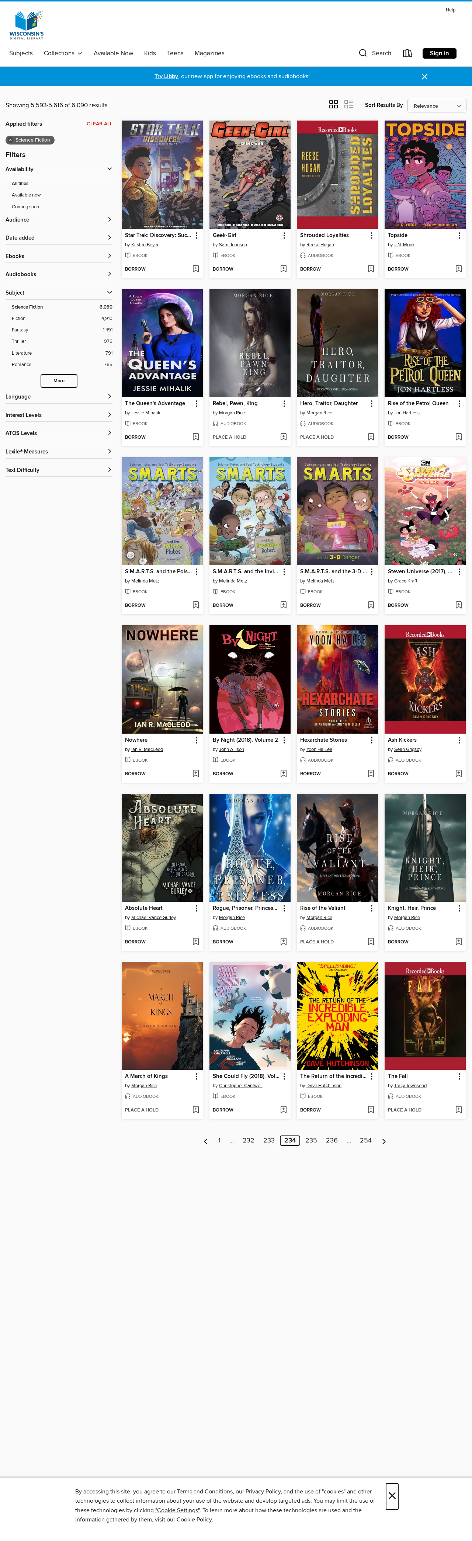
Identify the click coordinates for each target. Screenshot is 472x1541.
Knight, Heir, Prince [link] (412, 908)
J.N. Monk (404, 245)
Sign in (439, 53)
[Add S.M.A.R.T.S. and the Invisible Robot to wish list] (283, 606)
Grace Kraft (405, 581)
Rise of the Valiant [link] (323, 908)
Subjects (21, 53)
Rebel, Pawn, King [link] (235, 403)
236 (332, 1141)
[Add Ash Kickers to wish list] (458, 774)
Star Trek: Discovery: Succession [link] (158, 235)
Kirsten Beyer (145, 245)
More (59, 381)
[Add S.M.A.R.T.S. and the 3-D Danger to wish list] (370, 606)
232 (248, 1141)
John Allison (231, 749)
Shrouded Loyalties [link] (324, 235)
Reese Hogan (320, 245)
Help (450, 10)
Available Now (113, 53)
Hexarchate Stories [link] (323, 740)
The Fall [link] (398, 1076)
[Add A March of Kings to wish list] (195, 1110)
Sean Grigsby (407, 749)
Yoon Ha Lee (319, 749)
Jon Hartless (407, 413)
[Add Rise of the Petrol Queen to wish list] (458, 437)
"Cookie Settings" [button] (177, 1510)
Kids (150, 53)
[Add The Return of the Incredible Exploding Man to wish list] (370, 1110)
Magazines (210, 53)
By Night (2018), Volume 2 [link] (245, 740)
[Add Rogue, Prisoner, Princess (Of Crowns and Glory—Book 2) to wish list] (283, 942)
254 (366, 1141)
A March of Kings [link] (146, 1076)
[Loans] (408, 55)
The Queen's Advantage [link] (155, 403)
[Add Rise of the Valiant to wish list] (370, 942)
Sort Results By (384, 105)
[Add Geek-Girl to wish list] (283, 269)
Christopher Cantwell (241, 1086)
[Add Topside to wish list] (458, 269)
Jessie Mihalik (145, 413)
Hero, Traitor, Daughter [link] (329, 403)
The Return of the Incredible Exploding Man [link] (334, 1076)
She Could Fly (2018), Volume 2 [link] (246, 1076)
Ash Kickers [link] (402, 740)
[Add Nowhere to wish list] (195, 774)
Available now (26, 195)
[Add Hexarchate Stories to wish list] (370, 774)
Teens (175, 53)
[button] (374, 55)
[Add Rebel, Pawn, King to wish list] (283, 437)
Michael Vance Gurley (153, 918)
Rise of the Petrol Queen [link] (418, 403)
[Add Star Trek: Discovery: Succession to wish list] (195, 269)
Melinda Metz (145, 581)
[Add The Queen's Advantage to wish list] (195, 437)
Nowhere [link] (136, 740)
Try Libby (166, 76)
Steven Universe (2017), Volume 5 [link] (421, 571)
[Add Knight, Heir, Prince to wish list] (458, 942)
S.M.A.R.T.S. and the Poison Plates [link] (158, 571)
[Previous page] (206, 1140)
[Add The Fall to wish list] (458, 1110)
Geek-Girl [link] (224, 235)
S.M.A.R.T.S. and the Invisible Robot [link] (246, 571)
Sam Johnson (233, 245)
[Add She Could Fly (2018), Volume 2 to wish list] (283, 1110)
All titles (20, 184)
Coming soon (25, 207)
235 (311, 1141)
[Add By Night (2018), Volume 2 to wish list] (283, 774)
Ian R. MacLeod (147, 749)
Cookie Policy (194, 1519)
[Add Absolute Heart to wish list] (195, 942)
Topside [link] (397, 235)
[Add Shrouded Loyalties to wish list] (370, 269)
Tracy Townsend (410, 1086)
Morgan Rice (232, 413)
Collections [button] (60, 53)
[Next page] (384, 1140)
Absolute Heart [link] (144, 908)
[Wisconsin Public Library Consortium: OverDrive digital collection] (26, 25)
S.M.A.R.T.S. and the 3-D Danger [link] (334, 571)
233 (269, 1141)
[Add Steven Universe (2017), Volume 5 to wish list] (458, 606)
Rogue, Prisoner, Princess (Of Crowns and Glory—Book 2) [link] (246, 908)
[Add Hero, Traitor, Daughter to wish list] (370, 437)
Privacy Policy (263, 1491)
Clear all (99, 124)
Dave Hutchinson (323, 1086)
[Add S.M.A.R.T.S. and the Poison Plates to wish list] (195, 606)
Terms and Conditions (205, 1491)
